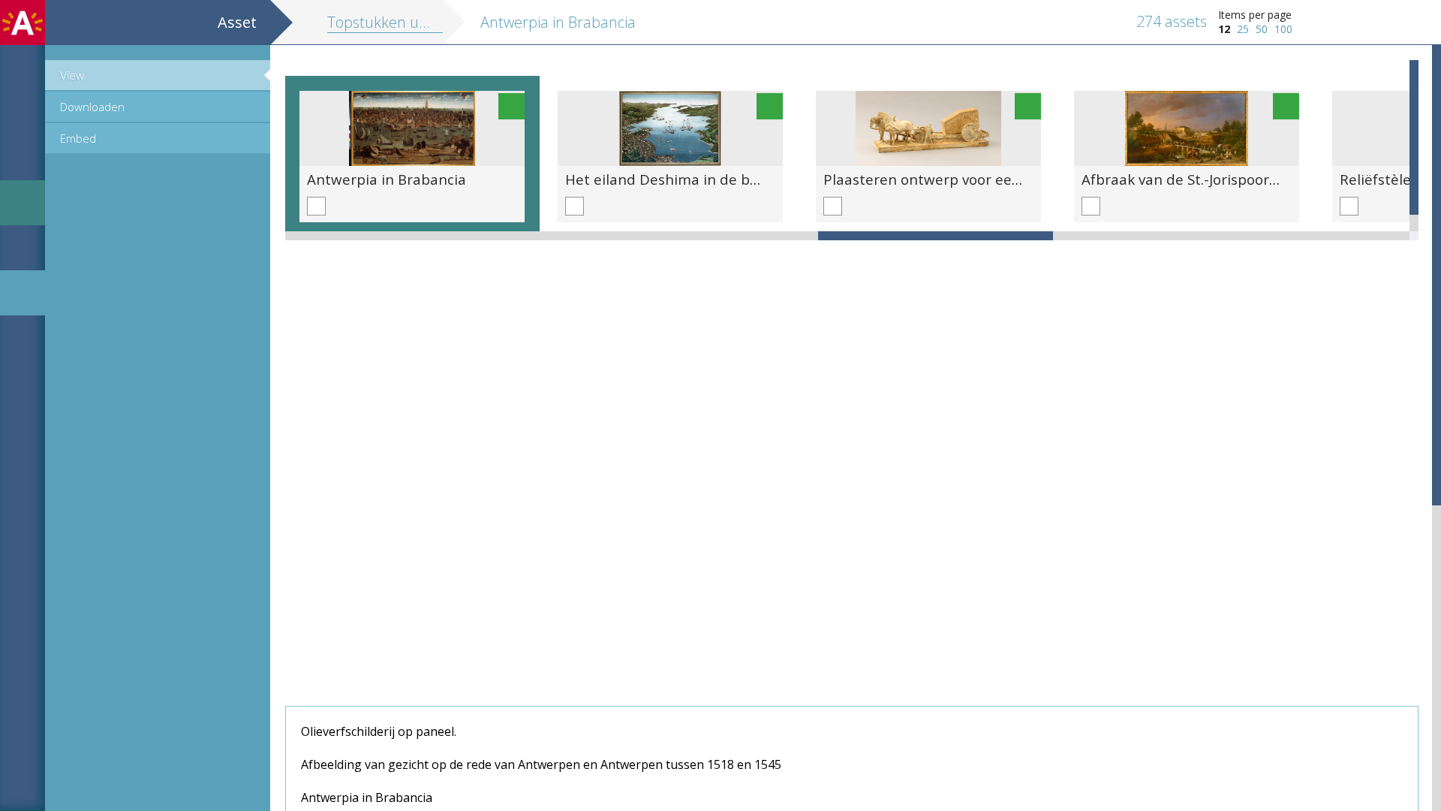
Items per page (1255, 15)
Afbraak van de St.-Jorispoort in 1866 (1205, 179)
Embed (78, 138)
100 (1283, 29)
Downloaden (92, 106)
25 (1243, 29)
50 (1262, 29)
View (72, 75)
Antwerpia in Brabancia (386, 179)
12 (1224, 29)
